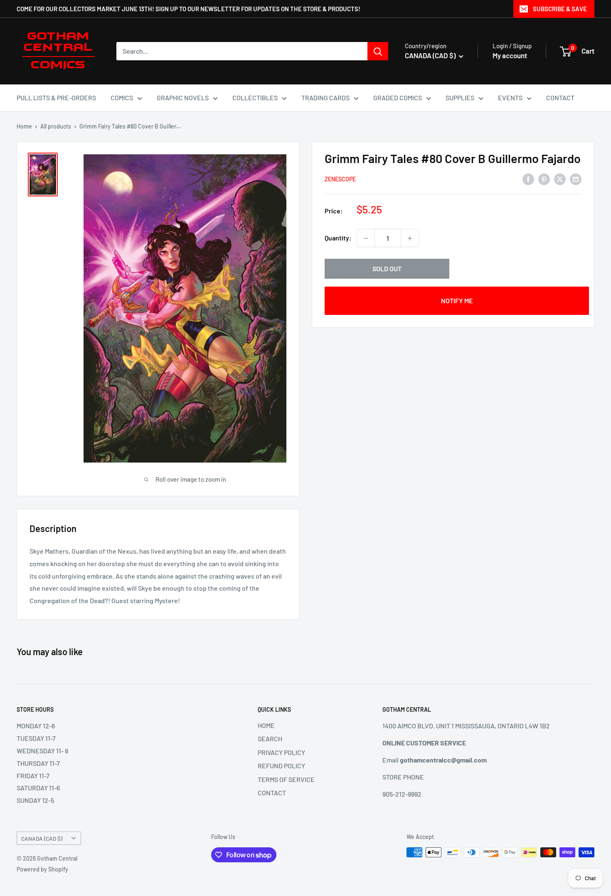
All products (55, 126)
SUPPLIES (460, 97)
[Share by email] (575, 178)
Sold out (387, 269)
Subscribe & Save (560, 8)
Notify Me (457, 301)
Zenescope (340, 179)
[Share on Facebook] (528, 178)
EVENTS (510, 97)
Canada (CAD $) (41, 838)
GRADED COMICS (397, 97)
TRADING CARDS (325, 97)
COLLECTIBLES (255, 97)
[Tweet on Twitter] (560, 178)
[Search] (377, 51)
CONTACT (560, 97)
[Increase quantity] (410, 238)
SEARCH (270, 739)
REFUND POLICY (281, 766)
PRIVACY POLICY (281, 752)
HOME (266, 725)
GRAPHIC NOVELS (183, 97)
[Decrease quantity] (365, 238)
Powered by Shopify (42, 869)
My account (510, 55)
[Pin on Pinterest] (544, 178)
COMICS (122, 97)
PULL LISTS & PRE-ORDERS (56, 97)
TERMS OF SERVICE (286, 779)
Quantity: (338, 238)
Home (24, 126)
